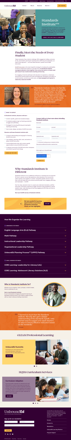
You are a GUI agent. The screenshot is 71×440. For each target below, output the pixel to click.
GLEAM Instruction (20, 67)
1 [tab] (34, 366)
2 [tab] (36, 366)
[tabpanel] (35, 352)
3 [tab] (37, 403)
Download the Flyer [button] (11, 152)
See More (9, 355)
